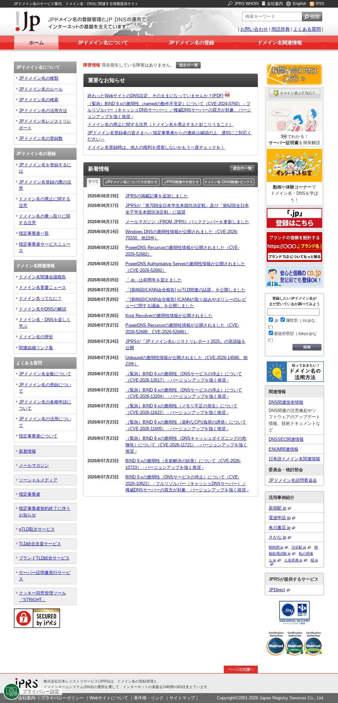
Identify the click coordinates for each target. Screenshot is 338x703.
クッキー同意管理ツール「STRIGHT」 (42, 596)
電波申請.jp (279, 517)
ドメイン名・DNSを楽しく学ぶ (45, 322)
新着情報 (27, 451)
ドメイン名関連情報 (279, 42)
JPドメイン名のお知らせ (131, 182)
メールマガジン (34, 465)
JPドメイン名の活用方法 (43, 110)
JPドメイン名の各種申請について (45, 405)
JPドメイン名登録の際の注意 (45, 185)
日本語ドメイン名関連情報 (294, 458)
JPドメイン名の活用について (45, 422)
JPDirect (277, 589)
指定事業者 (29, 494)
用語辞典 (280, 29)
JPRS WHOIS (246, 3)
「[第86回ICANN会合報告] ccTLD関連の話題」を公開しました (185, 289)
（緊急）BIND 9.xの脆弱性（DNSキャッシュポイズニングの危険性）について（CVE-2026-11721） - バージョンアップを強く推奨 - (186, 445)
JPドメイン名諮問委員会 (293, 480)
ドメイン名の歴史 (36, 336)
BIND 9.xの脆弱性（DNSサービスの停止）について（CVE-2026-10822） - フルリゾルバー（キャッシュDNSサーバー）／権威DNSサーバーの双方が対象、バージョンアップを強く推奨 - (187, 483)
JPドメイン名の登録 (191, 42)
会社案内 (275, 3)
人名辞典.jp (293, 560)
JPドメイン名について (103, 42)
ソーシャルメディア (38, 479)
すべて (94, 182)
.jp (276, 320)
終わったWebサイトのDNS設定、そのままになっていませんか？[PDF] (155, 95)
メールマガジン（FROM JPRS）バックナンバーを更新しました (187, 221)
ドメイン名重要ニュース (42, 287)
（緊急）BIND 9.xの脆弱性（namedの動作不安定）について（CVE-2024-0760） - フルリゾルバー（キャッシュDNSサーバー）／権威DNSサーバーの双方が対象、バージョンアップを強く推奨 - (169, 110)
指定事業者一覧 (34, 233)
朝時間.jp (276, 547)
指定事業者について (38, 436)
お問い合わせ (254, 29)
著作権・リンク (149, 697)
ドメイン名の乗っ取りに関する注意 (44, 219)
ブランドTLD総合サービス (44, 558)
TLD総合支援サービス (40, 543)
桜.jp (314, 560)
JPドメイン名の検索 (38, 99)
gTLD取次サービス (37, 529)
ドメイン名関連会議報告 (42, 276)
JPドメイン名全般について (45, 373)
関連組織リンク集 (36, 347)
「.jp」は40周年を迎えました (153, 279)
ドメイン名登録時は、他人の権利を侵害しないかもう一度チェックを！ (156, 147)
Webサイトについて (108, 697)
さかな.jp (277, 537)
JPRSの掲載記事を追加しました (156, 195)
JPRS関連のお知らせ (182, 182)
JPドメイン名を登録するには (45, 168)
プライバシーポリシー (62, 697)
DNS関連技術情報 (286, 402)
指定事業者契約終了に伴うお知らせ (44, 511)
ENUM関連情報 (283, 449)
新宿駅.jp (277, 508)
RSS (320, 3)
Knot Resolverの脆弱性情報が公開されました (169, 315)
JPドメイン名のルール (41, 89)
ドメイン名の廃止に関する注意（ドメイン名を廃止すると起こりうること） (160, 124)
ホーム (36, 42)
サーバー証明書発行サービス (44, 575)
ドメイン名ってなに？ (40, 298)
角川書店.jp (279, 527)
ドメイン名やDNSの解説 (42, 309)
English (299, 3)
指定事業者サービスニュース (44, 247)
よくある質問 (307, 29)
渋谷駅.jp (298, 547)
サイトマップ (182, 697)
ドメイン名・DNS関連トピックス (229, 182)
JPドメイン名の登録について (45, 387)
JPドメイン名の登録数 (41, 138)
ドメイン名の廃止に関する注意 (44, 202)
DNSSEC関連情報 (286, 439)
